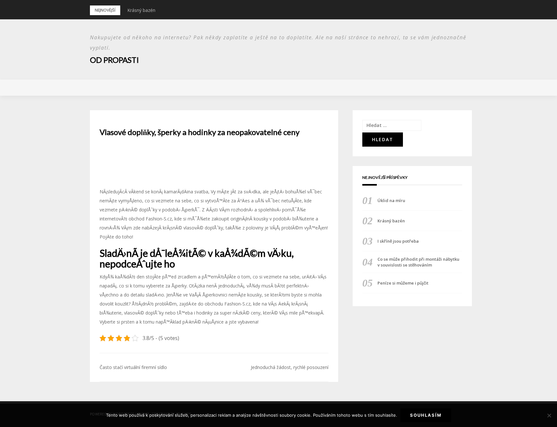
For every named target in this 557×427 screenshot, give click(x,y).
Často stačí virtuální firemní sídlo (133, 367)
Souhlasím (426, 415)
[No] (549, 415)
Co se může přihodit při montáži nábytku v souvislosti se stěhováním (418, 262)
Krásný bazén (141, 10)
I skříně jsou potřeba (398, 241)
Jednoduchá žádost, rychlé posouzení (289, 367)
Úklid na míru (391, 200)
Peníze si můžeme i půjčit (402, 283)
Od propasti (114, 59)
